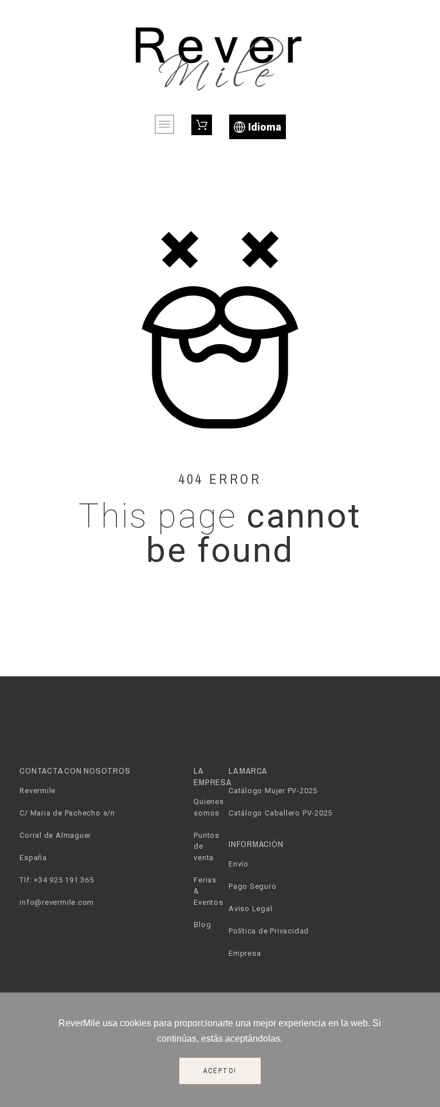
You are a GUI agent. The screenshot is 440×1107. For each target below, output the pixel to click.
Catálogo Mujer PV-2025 (273, 790)
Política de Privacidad (269, 931)
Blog (202, 924)
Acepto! (220, 1071)
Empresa (245, 953)
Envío (239, 864)
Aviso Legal (251, 908)
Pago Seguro (253, 886)
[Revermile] (220, 57)
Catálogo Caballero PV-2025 (280, 813)
